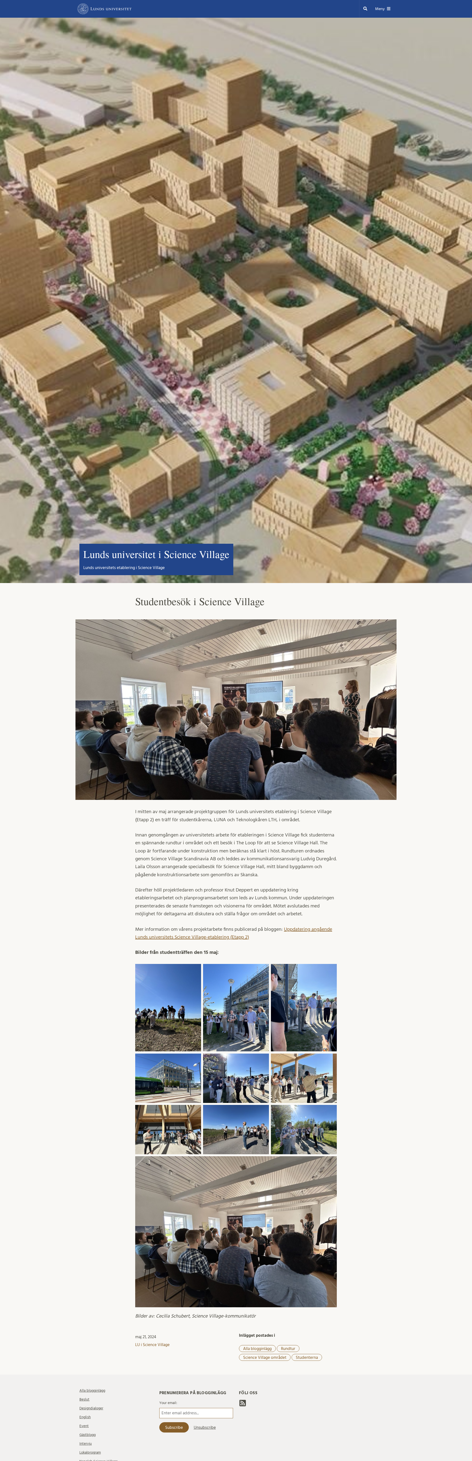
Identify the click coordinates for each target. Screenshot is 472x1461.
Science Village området (264, 1357)
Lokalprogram (90, 1452)
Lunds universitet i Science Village (156, 554)
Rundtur (288, 1349)
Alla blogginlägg (257, 1349)
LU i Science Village (152, 1345)
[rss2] (242, 1404)
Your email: (168, 1403)
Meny (380, 9)
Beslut (84, 1399)
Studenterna (307, 1357)
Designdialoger (91, 1408)
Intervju (85, 1444)
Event (84, 1426)
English (85, 1417)
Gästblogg (87, 1435)
